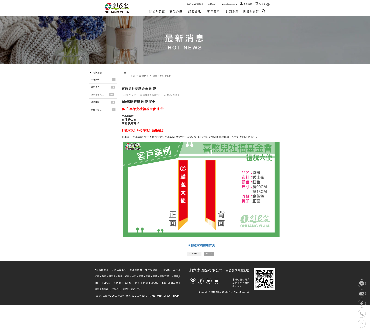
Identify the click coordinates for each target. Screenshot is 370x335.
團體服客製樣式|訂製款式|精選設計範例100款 (118, 289)
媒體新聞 (95, 102)
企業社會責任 (97, 94)
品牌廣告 (95, 79)
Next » (209, 254)
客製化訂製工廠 (170, 283)
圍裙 (145, 283)
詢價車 (263, 4)
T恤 (96, 283)
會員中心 (212, 4)
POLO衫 (106, 283)
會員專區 (248, 4)
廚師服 (117, 283)
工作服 (128, 283)
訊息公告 (95, 87)
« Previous (194, 254)
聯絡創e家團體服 (195, 4)
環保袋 (154, 283)
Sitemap (236, 286)
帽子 (137, 283)
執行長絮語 (96, 109)
